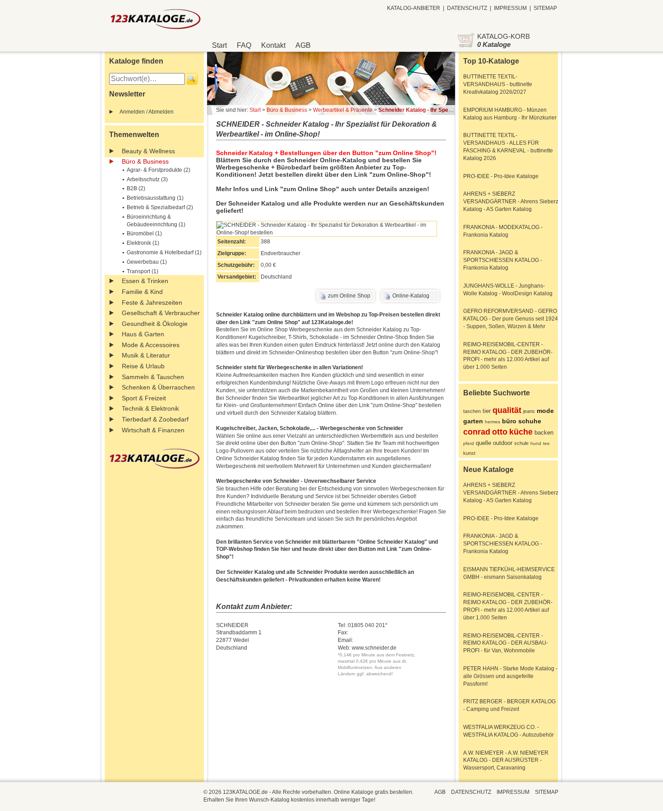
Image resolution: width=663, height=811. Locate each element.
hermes (492, 421)
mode (545, 410)
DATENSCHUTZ (467, 8)
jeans (529, 411)
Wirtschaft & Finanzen (153, 430)
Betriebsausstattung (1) (155, 198)
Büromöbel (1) (144, 233)
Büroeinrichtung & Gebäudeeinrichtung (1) (156, 221)
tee (546, 443)
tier (487, 411)
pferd (468, 443)
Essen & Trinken (145, 280)
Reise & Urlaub (143, 366)
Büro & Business (145, 161)
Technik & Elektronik (150, 408)
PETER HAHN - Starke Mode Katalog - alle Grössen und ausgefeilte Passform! (510, 676)
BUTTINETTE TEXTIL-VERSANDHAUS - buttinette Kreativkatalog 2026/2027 (497, 84)
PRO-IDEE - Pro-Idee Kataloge (501, 176)
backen (543, 432)
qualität (507, 410)
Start (219, 45)
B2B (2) (136, 188)
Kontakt (273, 45)
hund (535, 443)
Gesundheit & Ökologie (155, 323)
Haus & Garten (143, 334)
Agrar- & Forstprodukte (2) (158, 170)
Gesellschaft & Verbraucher (161, 312)
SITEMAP (545, 8)
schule (521, 443)
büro (509, 421)
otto (499, 431)
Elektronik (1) (143, 243)
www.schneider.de (374, 648)
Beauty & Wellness (148, 151)
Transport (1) (142, 271)
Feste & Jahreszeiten (152, 302)
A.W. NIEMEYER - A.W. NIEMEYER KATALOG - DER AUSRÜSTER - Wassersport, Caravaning (505, 760)
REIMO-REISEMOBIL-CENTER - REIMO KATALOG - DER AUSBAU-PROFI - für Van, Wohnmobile (505, 643)
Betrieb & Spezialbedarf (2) (160, 207)
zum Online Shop (349, 296)
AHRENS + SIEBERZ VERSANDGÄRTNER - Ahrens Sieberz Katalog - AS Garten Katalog (510, 201)
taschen (472, 411)
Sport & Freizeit (144, 398)
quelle (483, 443)
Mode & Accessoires (151, 344)
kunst (469, 453)
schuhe (529, 421)
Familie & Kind (142, 291)
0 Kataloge (494, 44)
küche (521, 431)
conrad (476, 431)
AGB (303, 45)
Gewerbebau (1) (147, 262)
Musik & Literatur (146, 355)
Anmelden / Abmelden (147, 112)
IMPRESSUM (510, 8)
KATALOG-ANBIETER (413, 8)
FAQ (244, 45)
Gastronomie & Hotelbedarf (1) (164, 252)
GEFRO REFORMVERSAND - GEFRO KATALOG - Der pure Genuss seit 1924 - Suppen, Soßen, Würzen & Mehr (510, 319)
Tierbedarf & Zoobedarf (155, 419)
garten (473, 421)
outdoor (502, 443)
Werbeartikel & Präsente (343, 110)
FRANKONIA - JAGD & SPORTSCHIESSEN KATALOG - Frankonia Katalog (502, 260)
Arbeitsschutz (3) (147, 179)
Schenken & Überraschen (158, 387)
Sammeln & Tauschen (153, 376)
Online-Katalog (410, 296)
